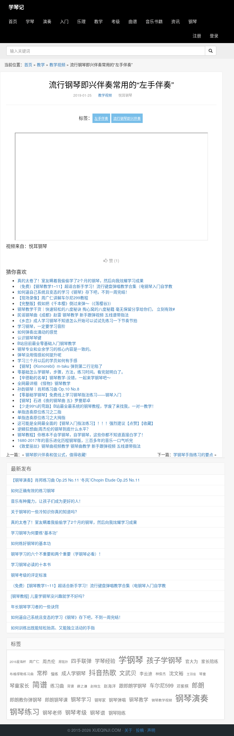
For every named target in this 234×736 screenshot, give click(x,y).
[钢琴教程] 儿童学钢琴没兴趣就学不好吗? (47, 596)
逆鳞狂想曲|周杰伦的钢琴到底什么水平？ (53, 429)
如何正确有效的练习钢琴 (33, 490)
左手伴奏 (101, 118)
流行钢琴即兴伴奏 (127, 118)
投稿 (140, 730)
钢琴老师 (52, 712)
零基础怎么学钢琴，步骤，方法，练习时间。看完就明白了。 (71, 372)
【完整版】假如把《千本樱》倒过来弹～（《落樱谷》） (65, 303)
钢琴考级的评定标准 (29, 575)
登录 (214, 36)
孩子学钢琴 (164, 660)
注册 (197, 36)
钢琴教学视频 (162, 699)
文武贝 (127, 673)
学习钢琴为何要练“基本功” (34, 532)
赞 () (114, 260)
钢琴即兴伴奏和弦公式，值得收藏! (55, 454)
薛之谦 (82, 686)
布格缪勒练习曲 (22, 674)
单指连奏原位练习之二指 (39, 411)
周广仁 (34, 661)
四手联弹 (81, 660)
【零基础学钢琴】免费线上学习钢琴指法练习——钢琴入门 (69, 394)
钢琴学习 (81, 699)
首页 (13, 21)
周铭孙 (63, 662)
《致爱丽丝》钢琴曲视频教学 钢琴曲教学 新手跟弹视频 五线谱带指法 (79, 446)
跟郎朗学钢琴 (132, 685)
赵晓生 (95, 686)
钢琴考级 (76, 712)
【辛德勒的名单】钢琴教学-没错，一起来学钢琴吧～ (64, 377)
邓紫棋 (183, 686)
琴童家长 (19, 685)
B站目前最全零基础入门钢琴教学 (46, 343)
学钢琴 (130, 659)
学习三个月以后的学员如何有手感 (47, 360)
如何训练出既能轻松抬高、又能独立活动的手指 (53, 627)
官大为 (191, 661)
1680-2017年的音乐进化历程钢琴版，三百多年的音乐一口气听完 (75, 440)
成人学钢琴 (73, 673)
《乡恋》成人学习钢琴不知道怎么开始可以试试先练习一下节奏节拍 (77, 320)
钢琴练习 (24, 711)
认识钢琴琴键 (29, 337)
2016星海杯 (18, 662)
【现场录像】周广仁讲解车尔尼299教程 (52, 297)
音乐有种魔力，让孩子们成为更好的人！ (47, 501)
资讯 (175, 21)
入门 (64, 21)
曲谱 (132, 21)
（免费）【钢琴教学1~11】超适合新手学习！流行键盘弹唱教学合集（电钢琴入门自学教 (94, 286)
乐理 (81, 21)
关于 (128, 730)
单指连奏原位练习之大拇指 (41, 417)
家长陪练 (209, 661)
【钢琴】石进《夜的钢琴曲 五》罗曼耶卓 (53, 400)
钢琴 (192, 21)
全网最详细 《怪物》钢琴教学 (43, 383)
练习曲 (57, 685)
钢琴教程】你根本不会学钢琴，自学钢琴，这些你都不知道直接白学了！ (81, 434)
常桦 (42, 673)
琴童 (202, 674)
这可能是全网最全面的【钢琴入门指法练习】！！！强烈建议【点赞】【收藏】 (86, 423)
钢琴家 (100, 700)
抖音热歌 (102, 672)
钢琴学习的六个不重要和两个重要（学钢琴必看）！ (57, 554)
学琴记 (16, 7)
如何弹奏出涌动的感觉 (37, 332)
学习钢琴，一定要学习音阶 (41, 326)
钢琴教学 (138, 699)
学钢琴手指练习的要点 (193, 454)
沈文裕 (176, 673)
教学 (98, 21)
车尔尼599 (162, 685)
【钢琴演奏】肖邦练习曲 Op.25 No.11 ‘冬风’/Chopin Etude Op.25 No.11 (75, 480)
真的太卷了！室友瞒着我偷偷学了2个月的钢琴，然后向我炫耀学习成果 (80, 280)
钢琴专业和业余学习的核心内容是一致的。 (55, 349)
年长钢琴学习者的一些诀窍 (35, 606)
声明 (151, 730)
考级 (115, 21)
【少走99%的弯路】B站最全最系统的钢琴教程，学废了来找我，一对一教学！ (86, 406)
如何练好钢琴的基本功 (31, 543)
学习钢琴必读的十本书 (31, 564)
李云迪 (146, 673)
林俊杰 (161, 673)
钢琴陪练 (117, 712)
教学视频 (57, 64)
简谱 (39, 684)
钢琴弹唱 (117, 700)
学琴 (30, 21)
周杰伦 (49, 661)
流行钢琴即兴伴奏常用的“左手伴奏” (111, 84)
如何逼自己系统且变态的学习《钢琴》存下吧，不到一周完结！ (73, 292)
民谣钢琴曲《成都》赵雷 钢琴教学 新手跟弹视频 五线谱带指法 (73, 315)
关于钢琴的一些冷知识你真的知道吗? (44, 511)
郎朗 (198, 685)
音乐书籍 (154, 21)
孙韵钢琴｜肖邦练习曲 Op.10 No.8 (48, 389)
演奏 (47, 21)
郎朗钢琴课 (56, 699)
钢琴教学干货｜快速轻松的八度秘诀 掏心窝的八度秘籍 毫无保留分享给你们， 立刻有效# (96, 309)
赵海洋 (110, 686)
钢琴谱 (97, 712)
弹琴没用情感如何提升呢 (39, 354)
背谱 (70, 686)
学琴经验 (105, 660)
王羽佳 (191, 674)
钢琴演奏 (191, 698)
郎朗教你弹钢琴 (26, 699)
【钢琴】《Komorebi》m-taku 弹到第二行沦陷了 (59, 366)
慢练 (54, 673)
